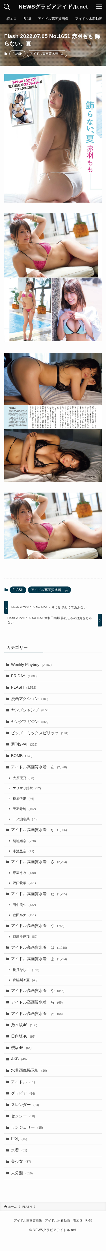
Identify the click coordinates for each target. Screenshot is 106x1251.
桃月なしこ (26, 970)
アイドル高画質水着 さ (39, 862)
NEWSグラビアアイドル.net (53, 7)
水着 (19, 1150)
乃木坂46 (24, 1025)
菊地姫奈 (24, 841)
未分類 (22, 1173)
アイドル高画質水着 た (39, 894)
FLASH (17, 53)
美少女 (21, 1161)
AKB (20, 1059)
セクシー (23, 1116)
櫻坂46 (21, 1048)
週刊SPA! (24, 744)
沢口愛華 (24, 883)
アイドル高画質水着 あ (47, 53)
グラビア (23, 1093)
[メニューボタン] (99, 7)
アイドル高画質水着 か (39, 830)
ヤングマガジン (30, 722)
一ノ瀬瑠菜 (25, 819)
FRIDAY (24, 676)
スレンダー (25, 1105)
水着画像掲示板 (29, 1070)
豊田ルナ (24, 915)
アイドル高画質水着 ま (39, 959)
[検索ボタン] (7, 7)
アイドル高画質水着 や (37, 991)
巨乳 (19, 1139)
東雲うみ (24, 873)
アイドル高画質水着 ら (37, 1002)
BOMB (22, 756)
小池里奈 (23, 851)
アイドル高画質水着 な (37, 926)
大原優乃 (23, 778)
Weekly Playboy (31, 665)
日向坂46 (23, 1036)
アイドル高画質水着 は (39, 947)
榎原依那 (23, 799)
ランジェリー (27, 1127)
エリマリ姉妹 (27, 788)
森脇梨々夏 (25, 980)
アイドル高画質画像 (28, 1220)
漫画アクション (30, 699)
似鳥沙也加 (25, 937)
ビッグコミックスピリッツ (39, 733)
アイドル (23, 1082)
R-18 (88, 1220)
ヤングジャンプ (30, 710)
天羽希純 (24, 809)
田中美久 (24, 905)
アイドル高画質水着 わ (37, 1014)
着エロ (77, 1220)
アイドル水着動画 (57, 1220)
